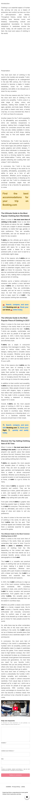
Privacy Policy (16, 786)
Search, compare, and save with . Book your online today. (15, 307)
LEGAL (23, 786)
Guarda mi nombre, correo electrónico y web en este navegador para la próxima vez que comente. (15, 770)
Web (2, 758)
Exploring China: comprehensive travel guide (15, 792)
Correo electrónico (7, 750)
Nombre (4, 742)
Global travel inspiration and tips (12, 794)
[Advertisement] (15, 52)
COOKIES (8, 786)
